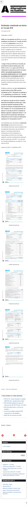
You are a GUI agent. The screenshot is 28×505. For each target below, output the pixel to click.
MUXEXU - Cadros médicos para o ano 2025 (12, 468)
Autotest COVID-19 (7, 486)
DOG (10, 389)
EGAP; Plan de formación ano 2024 (12, 415)
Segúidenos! (5, 464)
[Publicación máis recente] (3, 436)
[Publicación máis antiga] (25, 436)
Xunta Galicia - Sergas (7, 484)
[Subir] (26, 503)
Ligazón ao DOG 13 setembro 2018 (11, 147)
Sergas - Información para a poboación (11, 490)
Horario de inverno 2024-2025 (9, 471)
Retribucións (14, 389)
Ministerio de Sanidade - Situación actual (11, 488)
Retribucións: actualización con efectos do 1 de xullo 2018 (14, 26)
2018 (7, 389)
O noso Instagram (6, 446)
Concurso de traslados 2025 (9, 466)
